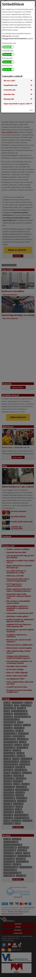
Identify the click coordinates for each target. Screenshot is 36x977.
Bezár (31, 110)
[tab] (18, 81)
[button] (9, 80)
